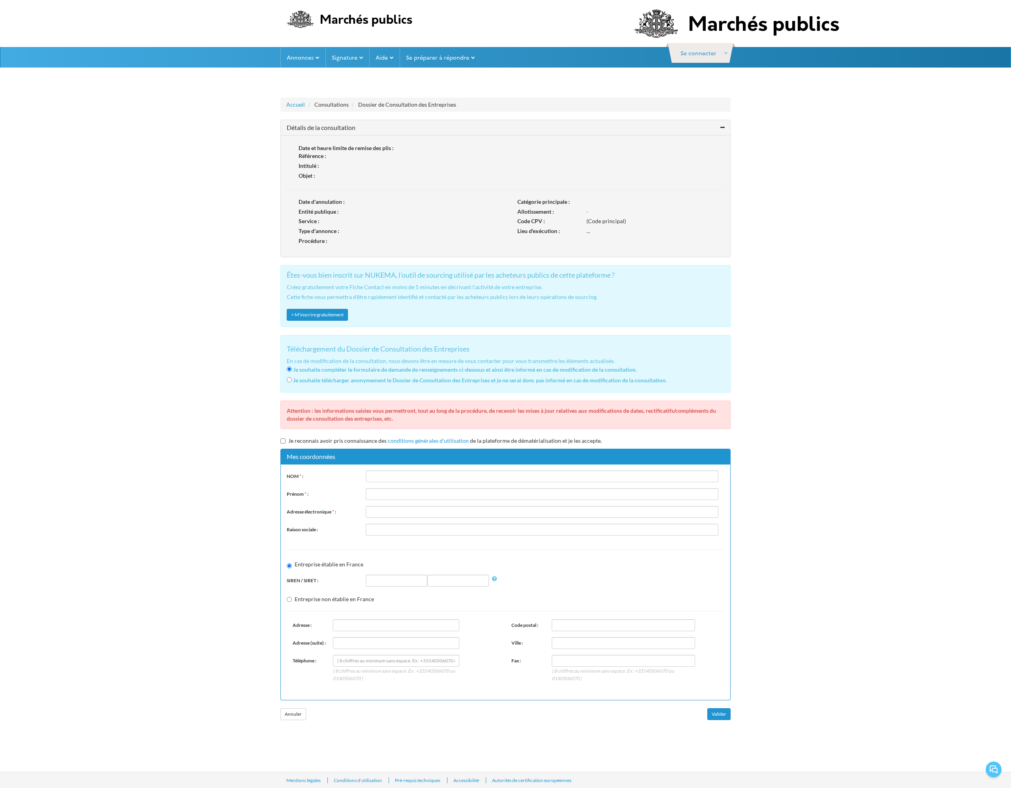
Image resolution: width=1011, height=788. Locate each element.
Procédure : (313, 240)
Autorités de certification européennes (531, 780)
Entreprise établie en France (329, 564)
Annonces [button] (300, 57)
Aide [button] (382, 57)
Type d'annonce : (319, 231)
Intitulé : (309, 165)
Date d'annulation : (322, 201)
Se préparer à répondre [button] (437, 57)
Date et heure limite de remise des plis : (346, 148)
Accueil (295, 104)
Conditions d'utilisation (358, 780)
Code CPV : (531, 221)
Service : (309, 221)
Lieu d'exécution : (538, 231)
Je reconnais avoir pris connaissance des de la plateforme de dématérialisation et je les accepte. (445, 440)
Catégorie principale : (543, 201)
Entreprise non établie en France (334, 599)
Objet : (307, 175)
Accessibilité (466, 780)
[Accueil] (347, 19)
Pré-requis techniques (418, 780)
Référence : (312, 155)
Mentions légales (303, 780)
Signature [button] (344, 57)
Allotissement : (535, 211)
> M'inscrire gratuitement (317, 315)
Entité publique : (319, 211)
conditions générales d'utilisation (428, 440)
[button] (700, 53)
